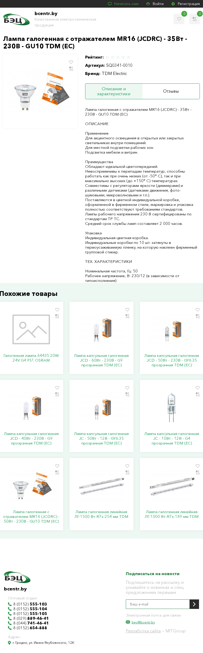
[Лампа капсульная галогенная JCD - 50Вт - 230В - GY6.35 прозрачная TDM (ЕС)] (172, 329)
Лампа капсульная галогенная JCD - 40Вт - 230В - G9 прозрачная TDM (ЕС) (31, 438)
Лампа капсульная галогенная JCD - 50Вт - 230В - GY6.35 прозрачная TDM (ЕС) (171, 360)
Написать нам (126, 3)
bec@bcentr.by (143, 622)
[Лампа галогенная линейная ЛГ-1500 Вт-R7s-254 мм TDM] (101, 486)
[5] (128, 57)
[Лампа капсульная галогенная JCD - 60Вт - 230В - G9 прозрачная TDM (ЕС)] (101, 329)
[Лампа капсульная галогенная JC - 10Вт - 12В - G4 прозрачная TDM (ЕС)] (172, 407)
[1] (107, 57)
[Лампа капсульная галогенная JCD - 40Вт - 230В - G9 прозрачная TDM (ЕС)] (31, 407)
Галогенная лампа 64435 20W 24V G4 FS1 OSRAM (31, 358)
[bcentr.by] (16, 19)
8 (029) (31, 618)
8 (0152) (30, 604)
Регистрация (189, 3)
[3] (118, 57)
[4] (123, 57)
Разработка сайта (143, 630)
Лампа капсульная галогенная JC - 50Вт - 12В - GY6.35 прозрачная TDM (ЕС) (101, 438)
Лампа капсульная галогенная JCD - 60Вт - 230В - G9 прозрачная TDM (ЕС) (101, 360)
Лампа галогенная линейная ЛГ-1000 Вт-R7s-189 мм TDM (172, 514)
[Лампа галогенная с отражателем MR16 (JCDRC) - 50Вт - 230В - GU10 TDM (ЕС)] (31, 486)
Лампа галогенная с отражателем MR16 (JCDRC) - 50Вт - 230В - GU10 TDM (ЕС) (31, 516)
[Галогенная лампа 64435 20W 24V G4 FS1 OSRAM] (31, 329)
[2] (112, 57)
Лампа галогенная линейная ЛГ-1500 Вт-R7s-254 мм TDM (101, 514)
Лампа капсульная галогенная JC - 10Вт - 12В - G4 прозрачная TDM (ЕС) (171, 438)
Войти (158, 3)
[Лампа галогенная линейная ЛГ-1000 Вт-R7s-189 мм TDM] (172, 486)
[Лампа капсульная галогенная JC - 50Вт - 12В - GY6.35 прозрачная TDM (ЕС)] (101, 407)
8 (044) (31, 623)
